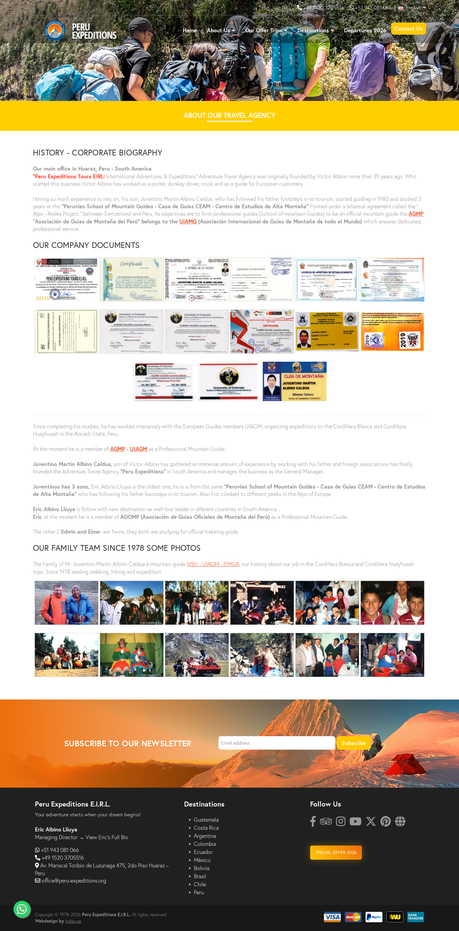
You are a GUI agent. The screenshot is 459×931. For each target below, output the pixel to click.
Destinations (313, 30)
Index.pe (73, 921)
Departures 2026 (365, 30)
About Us (218, 30)
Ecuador (203, 852)
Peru (199, 892)
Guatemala (206, 820)
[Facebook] (313, 823)
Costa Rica (206, 828)
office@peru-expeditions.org (74, 880)
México (202, 860)
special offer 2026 (336, 852)
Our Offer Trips (263, 30)
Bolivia (201, 868)
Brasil (200, 876)
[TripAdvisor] (326, 823)
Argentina (205, 836)
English (413, 7)
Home (190, 30)
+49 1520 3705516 (324, 7)
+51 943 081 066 (373, 7)
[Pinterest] (385, 823)
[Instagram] (340, 823)
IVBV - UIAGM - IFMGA (213, 563)
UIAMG (188, 221)
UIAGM (138, 448)
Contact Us (408, 28)
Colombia (205, 844)
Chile (200, 884)
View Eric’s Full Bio (107, 836)
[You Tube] (355, 823)
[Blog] (400, 823)
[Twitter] (371, 823)
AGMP (416, 213)
